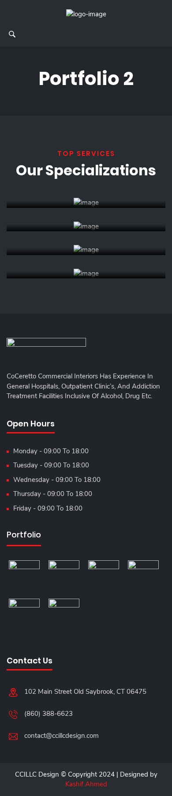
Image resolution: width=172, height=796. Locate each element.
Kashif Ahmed (86, 784)
